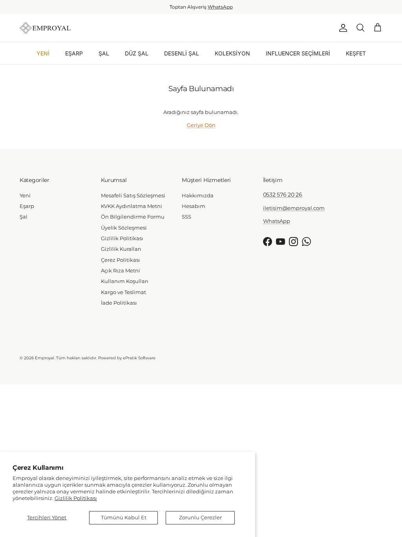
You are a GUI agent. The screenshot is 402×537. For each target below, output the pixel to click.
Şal (23, 216)
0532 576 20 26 (282, 194)
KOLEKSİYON (232, 53)
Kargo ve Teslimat (123, 292)
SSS (186, 216)
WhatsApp (220, 7)
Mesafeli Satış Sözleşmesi (133, 195)
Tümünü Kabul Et (123, 517)
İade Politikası (119, 303)
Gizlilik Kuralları (121, 249)
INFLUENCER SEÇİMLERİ (298, 53)
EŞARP (74, 53)
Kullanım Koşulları (124, 281)
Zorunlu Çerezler (200, 517)
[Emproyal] (45, 28)
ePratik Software (139, 357)
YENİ (43, 53)
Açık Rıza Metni (120, 270)
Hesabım (193, 206)
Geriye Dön (201, 125)
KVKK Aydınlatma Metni (131, 206)
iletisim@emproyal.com (294, 208)
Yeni (25, 195)
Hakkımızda (198, 195)
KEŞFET (356, 53)
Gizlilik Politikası (76, 498)
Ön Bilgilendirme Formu (132, 216)
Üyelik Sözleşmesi (124, 227)
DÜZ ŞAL (136, 53)
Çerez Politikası (120, 260)
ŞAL (104, 53)
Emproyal (44, 357)
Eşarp (27, 206)
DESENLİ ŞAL (181, 53)
